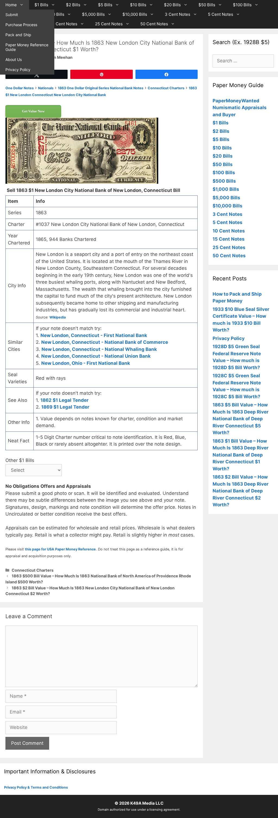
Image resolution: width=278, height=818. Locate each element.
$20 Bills (172, 4)
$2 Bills (73, 4)
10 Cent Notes (229, 231)
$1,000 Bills (53, 14)
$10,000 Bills (134, 14)
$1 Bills (41, 4)
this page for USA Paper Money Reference (60, 549)
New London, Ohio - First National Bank (85, 363)
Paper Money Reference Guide (26, 47)
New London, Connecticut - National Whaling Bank (99, 349)
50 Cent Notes (154, 23)
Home (11, 4)
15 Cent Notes (63, 23)
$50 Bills (206, 4)
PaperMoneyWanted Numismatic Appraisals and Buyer (240, 107)
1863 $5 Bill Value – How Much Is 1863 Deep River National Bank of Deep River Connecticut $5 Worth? (240, 418)
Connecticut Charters (32, 570)
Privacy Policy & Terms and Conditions (36, 787)
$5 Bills (105, 4)
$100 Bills (242, 4)
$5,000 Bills (93, 14)
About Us (13, 59)
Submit (11, 14)
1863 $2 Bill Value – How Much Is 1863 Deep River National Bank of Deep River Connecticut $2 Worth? (240, 490)
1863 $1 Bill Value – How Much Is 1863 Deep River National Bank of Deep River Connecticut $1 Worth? (240, 454)
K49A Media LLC (146, 803)
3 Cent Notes (177, 14)
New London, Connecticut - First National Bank (93, 335)
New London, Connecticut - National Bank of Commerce (104, 342)
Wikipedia (57, 317)
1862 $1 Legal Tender (64, 400)
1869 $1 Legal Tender (65, 407)
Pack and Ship (18, 34)
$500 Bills (224, 181)
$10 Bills (138, 4)
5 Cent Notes (220, 14)
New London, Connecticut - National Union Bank (96, 356)
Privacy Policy (17, 69)
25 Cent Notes (109, 23)
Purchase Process (21, 24)
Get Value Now (33, 111)
